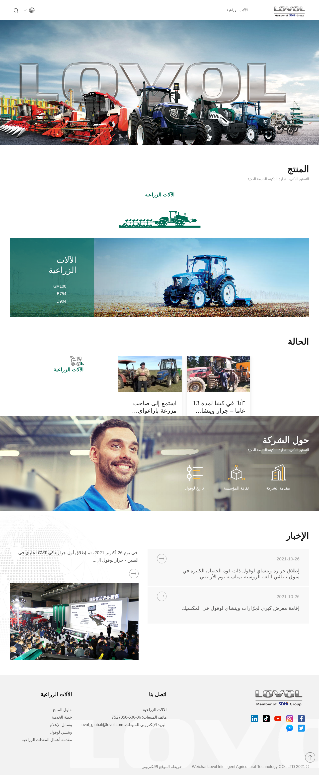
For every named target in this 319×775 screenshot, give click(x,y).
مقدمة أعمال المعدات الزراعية (47, 740)
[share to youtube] (278, 718)
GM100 (59, 286)
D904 (61, 301)
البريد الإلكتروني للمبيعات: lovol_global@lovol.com (123, 725)
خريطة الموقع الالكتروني (162, 767)
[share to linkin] (254, 718)
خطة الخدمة (62, 717)
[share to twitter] (301, 728)
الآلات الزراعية (237, 10)
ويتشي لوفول (61, 732)
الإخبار (297, 535)
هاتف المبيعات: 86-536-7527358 (139, 717)
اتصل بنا (157, 694)
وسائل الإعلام (61, 725)
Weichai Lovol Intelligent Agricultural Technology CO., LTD (243, 767)
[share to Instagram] (290, 718)
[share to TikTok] (266, 718)
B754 (61, 294)
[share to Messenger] (290, 728)
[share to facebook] (301, 718)
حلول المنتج (62, 710)
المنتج (298, 169)
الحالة (298, 341)
